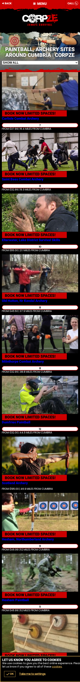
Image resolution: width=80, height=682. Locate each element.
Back (8, 3)
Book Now (30, 113)
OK (10, 674)
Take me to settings (32, 674)
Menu (41, 4)
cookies (57, 666)
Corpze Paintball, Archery (40, 19)
